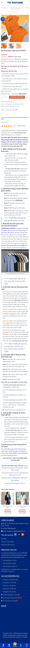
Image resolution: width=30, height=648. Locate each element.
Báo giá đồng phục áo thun (14, 220)
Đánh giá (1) (4, 122)
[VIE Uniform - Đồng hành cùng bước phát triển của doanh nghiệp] (15, 3)
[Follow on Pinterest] (22, 534)
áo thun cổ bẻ (6, 106)
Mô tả (2, 119)
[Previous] (3, 28)
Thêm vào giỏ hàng (17, 97)
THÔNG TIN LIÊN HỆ (7, 520)
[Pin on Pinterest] (13, 110)
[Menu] (2, 2)
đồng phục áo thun (14, 106)
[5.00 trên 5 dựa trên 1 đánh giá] (15, 54)
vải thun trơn (12, 349)
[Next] (26, 28)
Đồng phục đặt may (16, 8)
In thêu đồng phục (20, 410)
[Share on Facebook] (5, 110)
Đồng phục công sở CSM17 (22, 507)
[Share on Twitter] (8, 110)
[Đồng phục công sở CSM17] (22, 498)
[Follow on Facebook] (15, 534)
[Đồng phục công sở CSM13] (7, 498)
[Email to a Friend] (11, 110)
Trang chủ (4, 8)
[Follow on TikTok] (19, 534)
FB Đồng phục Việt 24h (18, 483)
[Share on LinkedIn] (16, 110)
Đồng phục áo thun (10, 104)
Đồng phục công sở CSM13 (7, 507)
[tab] (15, 118)
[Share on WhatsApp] (2, 110)
